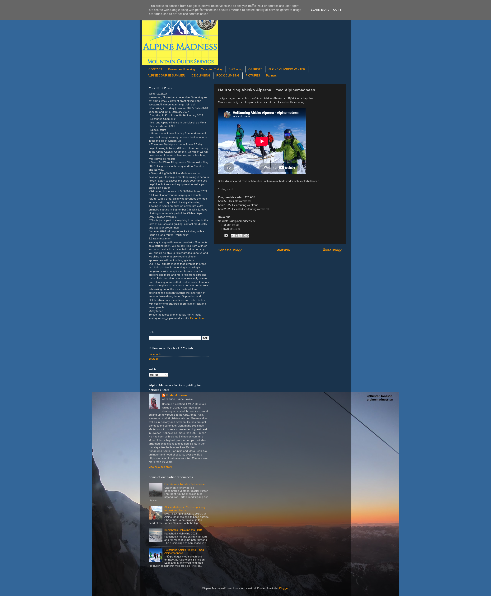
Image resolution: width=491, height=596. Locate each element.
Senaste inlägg (230, 250)
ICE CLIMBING (200, 75)
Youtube (154, 358)
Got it (338, 10)
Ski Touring (235, 69)
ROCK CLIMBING (228, 75)
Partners (271, 75)
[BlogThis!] (236, 236)
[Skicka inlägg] (226, 235)
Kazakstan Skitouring (181, 69)
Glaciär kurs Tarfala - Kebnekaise (184, 484)
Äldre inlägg (332, 250)
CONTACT (155, 69)
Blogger (283, 588)
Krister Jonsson (176, 395)
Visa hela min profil (160, 466)
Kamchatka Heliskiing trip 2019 (183, 530)
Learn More (320, 10)
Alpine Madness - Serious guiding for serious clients (184, 509)
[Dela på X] (240, 236)
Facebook (155, 354)
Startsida (282, 250)
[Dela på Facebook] (244, 236)
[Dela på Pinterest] (247, 236)
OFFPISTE (255, 69)
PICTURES (253, 75)
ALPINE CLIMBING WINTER (286, 69)
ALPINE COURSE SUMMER (166, 75)
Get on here (197, 318)
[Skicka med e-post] (233, 236)
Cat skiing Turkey (212, 69)
